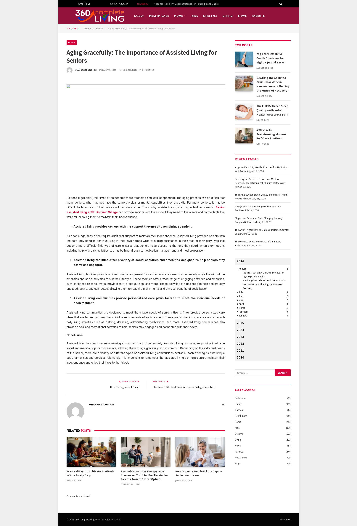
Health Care (159, 16)
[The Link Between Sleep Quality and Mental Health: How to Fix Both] (244, 111)
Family (139, 16)
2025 (240, 323)
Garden (239, 410)
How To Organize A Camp (124, 387)
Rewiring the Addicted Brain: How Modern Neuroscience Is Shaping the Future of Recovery (181, 3)
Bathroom (240, 398)
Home (178, 16)
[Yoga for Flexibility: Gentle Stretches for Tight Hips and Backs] (244, 59)
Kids (195, 16)
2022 (240, 343)
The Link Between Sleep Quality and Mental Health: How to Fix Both (272, 110)
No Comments (130, 70)
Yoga (237, 463)
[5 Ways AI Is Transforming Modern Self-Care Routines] (244, 135)
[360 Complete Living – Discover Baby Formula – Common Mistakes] (100, 15)
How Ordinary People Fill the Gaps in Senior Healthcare (198, 473)
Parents (258, 16)
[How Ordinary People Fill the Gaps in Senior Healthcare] (200, 452)
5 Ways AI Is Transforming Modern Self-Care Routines (271, 134)
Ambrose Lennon (87, 70)
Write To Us (84, 4)
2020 (240, 357)
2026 (240, 261)
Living (228, 16)
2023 (240, 337)
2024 (240, 330)
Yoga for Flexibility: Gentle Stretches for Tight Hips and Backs (270, 58)
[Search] (280, 3)
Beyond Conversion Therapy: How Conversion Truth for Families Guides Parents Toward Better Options (144, 475)
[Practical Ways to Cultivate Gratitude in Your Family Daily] (91, 452)
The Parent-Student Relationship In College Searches (183, 387)
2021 (240, 350)
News (242, 16)
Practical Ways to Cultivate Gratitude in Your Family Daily (90, 473)
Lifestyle (210, 16)
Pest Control (241, 457)
